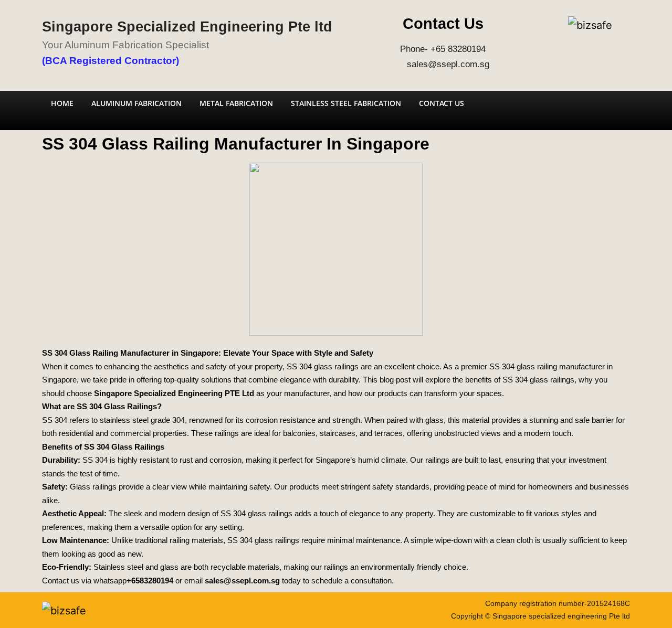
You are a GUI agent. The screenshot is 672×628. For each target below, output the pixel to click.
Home (62, 103)
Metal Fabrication (236, 103)
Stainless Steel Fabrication (346, 103)
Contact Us (441, 103)
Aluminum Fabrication (136, 103)
